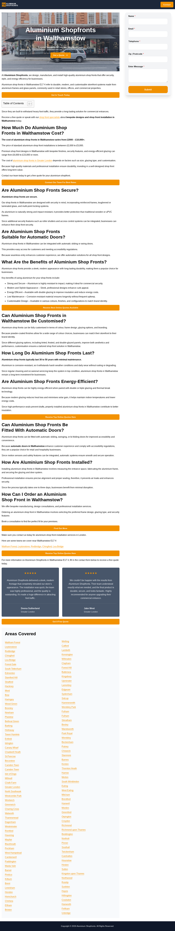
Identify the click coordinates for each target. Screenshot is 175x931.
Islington (9, 743)
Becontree (10, 761)
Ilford (7, 690)
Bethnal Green (12, 721)
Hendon (9, 892)
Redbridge (36, 546)
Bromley (9, 708)
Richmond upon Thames (74, 830)
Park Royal (67, 733)
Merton (65, 777)
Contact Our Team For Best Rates (60, 182)
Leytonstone (24, 546)
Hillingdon (67, 895)
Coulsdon (66, 900)
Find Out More (60, 528)
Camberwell (11, 857)
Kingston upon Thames (73, 873)
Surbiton (66, 887)
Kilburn (8, 879)
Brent (7, 883)
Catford (65, 646)
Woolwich (9, 800)
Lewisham (10, 888)
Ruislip (65, 882)
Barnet (8, 870)
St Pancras (10, 756)
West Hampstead (13, 853)
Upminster (67, 681)
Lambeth (66, 650)
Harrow (65, 773)
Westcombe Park (13, 796)
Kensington (67, 654)
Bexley (65, 724)
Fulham (65, 711)
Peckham (9, 848)
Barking (8, 726)
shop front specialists (49, 117)
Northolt (65, 838)
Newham (9, 712)
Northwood (67, 878)
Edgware (66, 689)
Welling (65, 641)
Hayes (65, 891)
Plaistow (9, 717)
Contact (167, 5)
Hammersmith (68, 703)
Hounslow (67, 860)
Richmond (67, 825)
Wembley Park (69, 707)
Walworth (9, 813)
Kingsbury (67, 676)
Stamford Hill (11, 677)
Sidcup (65, 698)
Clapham (66, 663)
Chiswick (66, 751)
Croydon (66, 821)
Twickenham (68, 851)
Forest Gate (10, 664)
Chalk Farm (10, 782)
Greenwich (10, 804)
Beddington (67, 834)
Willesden (66, 659)
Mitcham (66, 795)
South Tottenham (13, 669)
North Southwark (13, 791)
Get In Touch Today (60, 95)
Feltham (66, 908)
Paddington (10, 861)
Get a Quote (58, 55)
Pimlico (8, 874)
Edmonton (10, 673)
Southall (66, 847)
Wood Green (11, 704)
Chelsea (9, 901)
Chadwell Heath (13, 752)
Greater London (12, 787)
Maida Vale (10, 866)
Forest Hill (67, 667)
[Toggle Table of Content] (28, 103)
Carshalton (67, 856)
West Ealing (67, 790)
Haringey (9, 699)
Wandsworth (68, 729)
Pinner (65, 843)
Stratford (9, 682)
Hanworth (66, 904)
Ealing (65, 786)
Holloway (9, 730)
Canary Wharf (11, 747)
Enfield (8, 739)
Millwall (8, 778)
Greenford (66, 812)
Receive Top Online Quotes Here (60, 417)
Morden (65, 808)
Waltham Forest (9, 546)
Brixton (8, 910)
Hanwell (66, 803)
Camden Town (12, 765)
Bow (7, 695)
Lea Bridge (58, 546)
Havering (9, 835)
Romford (9, 831)
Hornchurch (10, 896)
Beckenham (67, 742)
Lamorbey (66, 685)
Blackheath (10, 844)
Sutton (65, 869)
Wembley (66, 738)
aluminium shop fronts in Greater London (32, 160)
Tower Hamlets (12, 734)
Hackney (9, 686)
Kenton (65, 764)
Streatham (67, 720)
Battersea (66, 672)
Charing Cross (12, 809)
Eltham (8, 905)
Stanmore (66, 755)
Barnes (65, 759)
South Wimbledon (70, 781)
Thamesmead (11, 818)
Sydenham (67, 694)
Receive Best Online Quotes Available (60, 308)
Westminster (11, 826)
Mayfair (8, 839)
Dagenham (10, 822)
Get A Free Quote (60, 621)
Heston (65, 865)
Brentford (66, 799)
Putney (65, 746)
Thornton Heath (69, 768)
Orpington (66, 816)
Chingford (47, 546)
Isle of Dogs (10, 774)
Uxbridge (66, 913)
